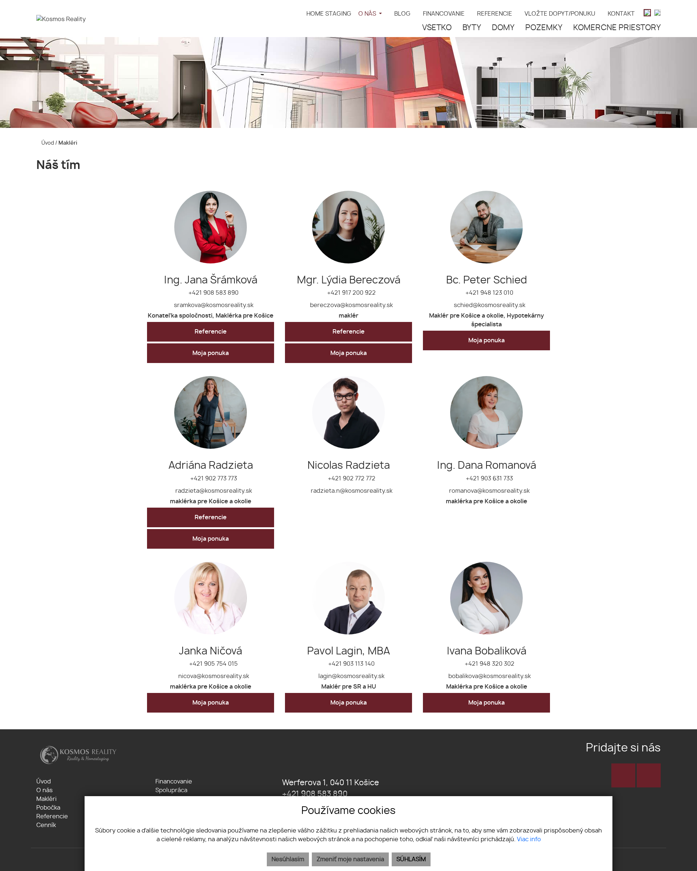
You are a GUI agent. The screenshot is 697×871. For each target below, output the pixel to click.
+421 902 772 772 (350, 478)
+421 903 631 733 (488, 478)
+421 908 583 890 (213, 293)
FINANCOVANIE (444, 14)
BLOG (402, 14)
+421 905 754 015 (213, 664)
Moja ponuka (210, 353)
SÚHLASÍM (411, 859)
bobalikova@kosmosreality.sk (489, 676)
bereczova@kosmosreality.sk (351, 305)
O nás (44, 790)
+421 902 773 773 (213, 478)
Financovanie (173, 782)
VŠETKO (437, 28)
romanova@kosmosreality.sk (489, 491)
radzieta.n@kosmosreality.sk (350, 491)
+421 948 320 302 (488, 664)
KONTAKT (621, 14)
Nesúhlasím (288, 859)
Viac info (529, 839)
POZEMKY (543, 28)
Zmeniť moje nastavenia (350, 859)
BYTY (471, 28)
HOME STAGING (328, 14)
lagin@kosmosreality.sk (350, 676)
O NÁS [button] (368, 14)
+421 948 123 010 (488, 293)
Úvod (47, 143)
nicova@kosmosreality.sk (213, 676)
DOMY (503, 28)
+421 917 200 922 (351, 293)
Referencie (211, 332)
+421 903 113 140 (351, 664)
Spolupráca (171, 790)
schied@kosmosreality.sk (488, 305)
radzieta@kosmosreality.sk (213, 491)
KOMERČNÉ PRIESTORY (617, 28)
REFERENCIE (494, 14)
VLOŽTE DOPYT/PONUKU (560, 14)
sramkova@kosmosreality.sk (212, 305)
